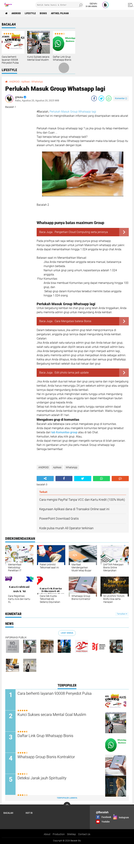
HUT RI (29, 812)
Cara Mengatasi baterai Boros (73, 321)
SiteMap (71, 834)
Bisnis (43, 13)
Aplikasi (25, 81)
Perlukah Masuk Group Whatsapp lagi (73, 111)
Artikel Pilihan (60, 13)
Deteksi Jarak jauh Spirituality (41, 778)
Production (59, 834)
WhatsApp (37, 81)
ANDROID (16, 13)
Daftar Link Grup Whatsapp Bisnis (62, 58)
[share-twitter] (101, 98)
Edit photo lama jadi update (72, 372)
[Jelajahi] (130, 5)
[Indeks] (105, 5)
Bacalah (8, 812)
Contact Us (84, 834)
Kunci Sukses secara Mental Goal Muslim (38, 58)
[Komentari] (120, 478)
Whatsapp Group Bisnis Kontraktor (46, 757)
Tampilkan (121, 614)
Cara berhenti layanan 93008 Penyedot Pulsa (10, 59)
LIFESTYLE (30, 13)
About (47, 834)
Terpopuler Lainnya (67, 798)
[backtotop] (67, 805)
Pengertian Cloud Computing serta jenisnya (81, 232)
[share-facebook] (94, 98)
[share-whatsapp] (108, 98)
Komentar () (121, 98)
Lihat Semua (67, 633)
